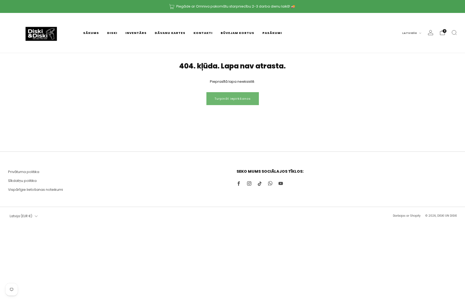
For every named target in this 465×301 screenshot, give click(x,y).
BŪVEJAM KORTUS (237, 33)
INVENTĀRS (136, 33)
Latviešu (410, 33)
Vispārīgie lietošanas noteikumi (35, 189)
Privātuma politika (23, 171)
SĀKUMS (91, 33)
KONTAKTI (203, 33)
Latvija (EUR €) (21, 216)
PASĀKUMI (272, 33)
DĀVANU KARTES (170, 33)
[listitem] (232, 6)
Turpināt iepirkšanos (232, 98)
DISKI (112, 33)
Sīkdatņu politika (22, 180)
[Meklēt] (454, 32)
